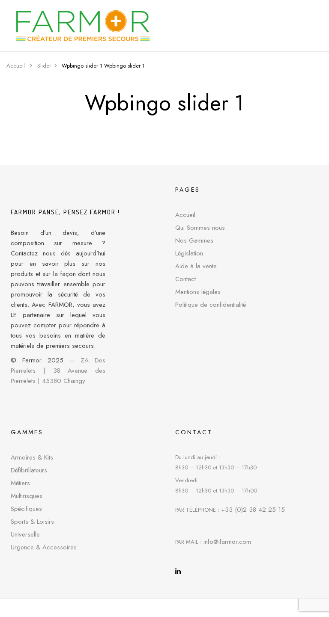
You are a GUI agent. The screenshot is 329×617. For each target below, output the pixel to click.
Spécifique (25, 508)
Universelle (25, 534)
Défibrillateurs (29, 470)
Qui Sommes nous (200, 227)
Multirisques (26, 496)
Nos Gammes (194, 240)
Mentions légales (198, 292)
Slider (44, 66)
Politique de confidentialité (210, 304)
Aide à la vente (196, 266)
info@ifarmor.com (227, 541)
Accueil (15, 66)
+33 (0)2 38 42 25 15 (253, 509)
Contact (185, 279)
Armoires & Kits (32, 457)
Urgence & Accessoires (44, 547)
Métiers (20, 483)
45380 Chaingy (63, 381)
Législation (189, 253)
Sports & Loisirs (32, 521)
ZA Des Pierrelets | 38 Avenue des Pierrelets (58, 371)
